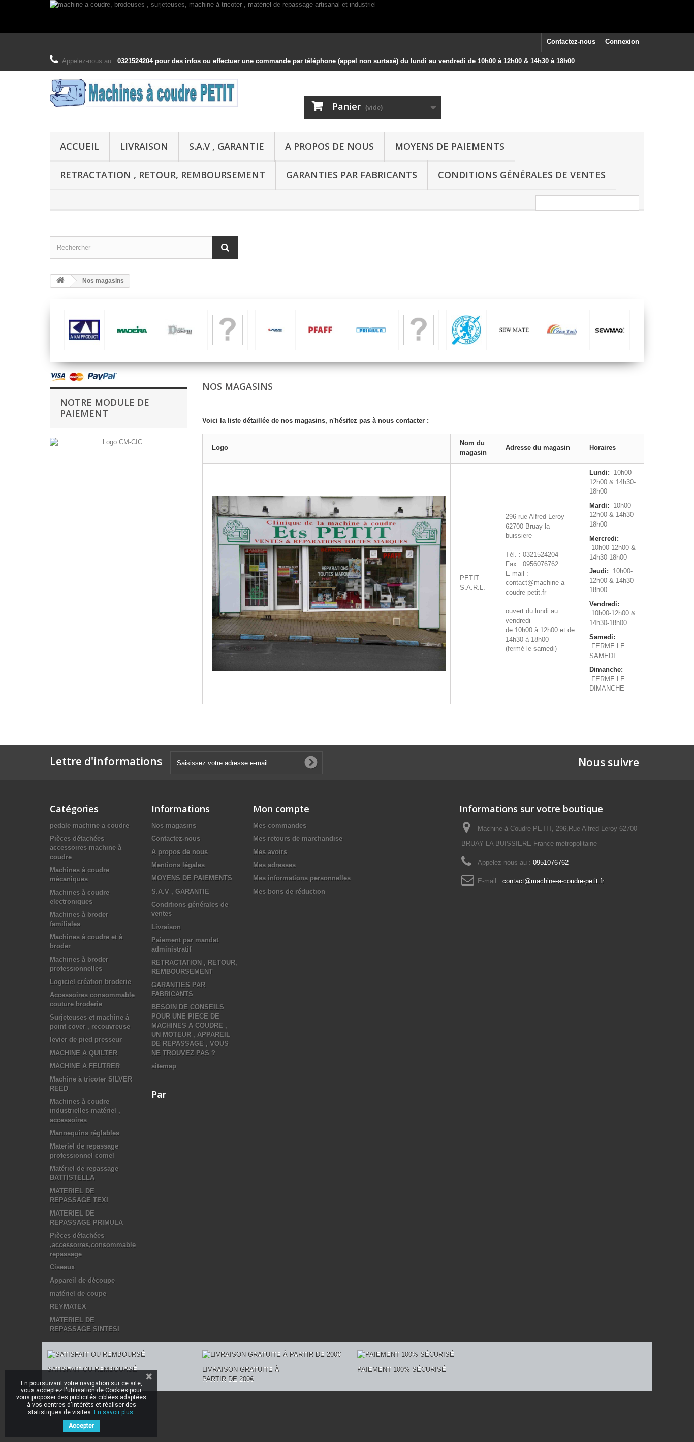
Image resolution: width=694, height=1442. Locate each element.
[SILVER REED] (132, 330)
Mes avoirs (270, 852)
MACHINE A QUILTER (83, 1053)
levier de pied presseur (86, 1039)
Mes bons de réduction (289, 891)
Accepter (81, 1425)
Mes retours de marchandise (297, 838)
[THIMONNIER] (323, 330)
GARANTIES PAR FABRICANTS (351, 175)
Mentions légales (178, 865)
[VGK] (419, 330)
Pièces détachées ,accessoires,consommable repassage (93, 1245)
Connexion (622, 41)
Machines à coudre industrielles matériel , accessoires (85, 1111)
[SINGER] (180, 330)
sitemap (163, 1066)
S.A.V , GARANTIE (226, 146)
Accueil (79, 146)
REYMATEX (68, 1306)
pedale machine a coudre (89, 825)
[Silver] (84, 330)
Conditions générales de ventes (522, 175)
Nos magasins (173, 825)
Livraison (144, 146)
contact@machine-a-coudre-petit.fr (553, 881)
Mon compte (281, 809)
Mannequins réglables (84, 1133)
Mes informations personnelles (302, 878)
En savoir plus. (114, 1412)
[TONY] (371, 330)
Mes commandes (279, 825)
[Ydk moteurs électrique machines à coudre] (466, 330)
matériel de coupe (78, 1293)
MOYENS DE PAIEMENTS (449, 146)
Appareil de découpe (82, 1280)
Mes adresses (274, 865)
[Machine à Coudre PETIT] (144, 93)
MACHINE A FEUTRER (85, 1066)
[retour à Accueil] (60, 281)
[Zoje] (514, 330)
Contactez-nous (571, 41)
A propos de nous (329, 146)
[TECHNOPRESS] (275, 330)
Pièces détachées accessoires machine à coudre (85, 848)
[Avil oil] (610, 330)
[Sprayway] (227, 330)
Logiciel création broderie (90, 982)
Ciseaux (62, 1267)
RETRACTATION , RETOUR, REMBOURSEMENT (162, 175)
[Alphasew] (562, 330)
